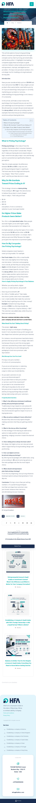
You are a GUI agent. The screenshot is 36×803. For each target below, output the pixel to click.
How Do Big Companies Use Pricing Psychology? (19, 129)
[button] (6, 523)
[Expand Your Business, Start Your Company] (8, 4)
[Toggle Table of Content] (30, 120)
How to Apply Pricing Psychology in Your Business (20, 131)
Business (23, 516)
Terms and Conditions (8, 713)
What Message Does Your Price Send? (20, 135)
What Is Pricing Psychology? (12, 123)
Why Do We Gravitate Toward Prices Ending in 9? (17, 125)
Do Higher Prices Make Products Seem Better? (17, 127)
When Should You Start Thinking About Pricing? (21, 133)
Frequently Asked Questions (18, 136)
